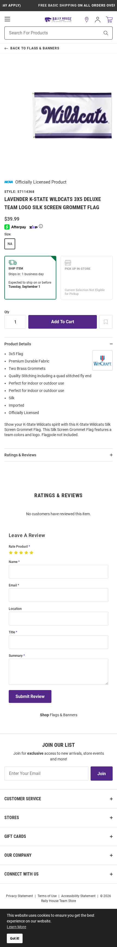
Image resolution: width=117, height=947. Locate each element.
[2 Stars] (16, 553)
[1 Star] (11, 553)
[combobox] (45, 33)
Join (101, 773)
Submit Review (30, 696)
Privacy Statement (19, 896)
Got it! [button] (14, 938)
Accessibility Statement (78, 896)
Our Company (18, 855)
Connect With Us (21, 874)
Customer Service (22, 798)
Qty (6, 312)
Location (15, 609)
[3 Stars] (21, 553)
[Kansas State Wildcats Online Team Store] (58, 20)
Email (13, 585)
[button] (87, 19)
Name (13, 562)
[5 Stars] (32, 553)
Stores (11, 817)
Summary (16, 656)
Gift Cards (15, 836)
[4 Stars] (26, 553)
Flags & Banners (58, 715)
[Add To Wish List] (106, 322)
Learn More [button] (16, 927)
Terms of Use (47, 896)
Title (12, 632)
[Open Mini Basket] (109, 19)
